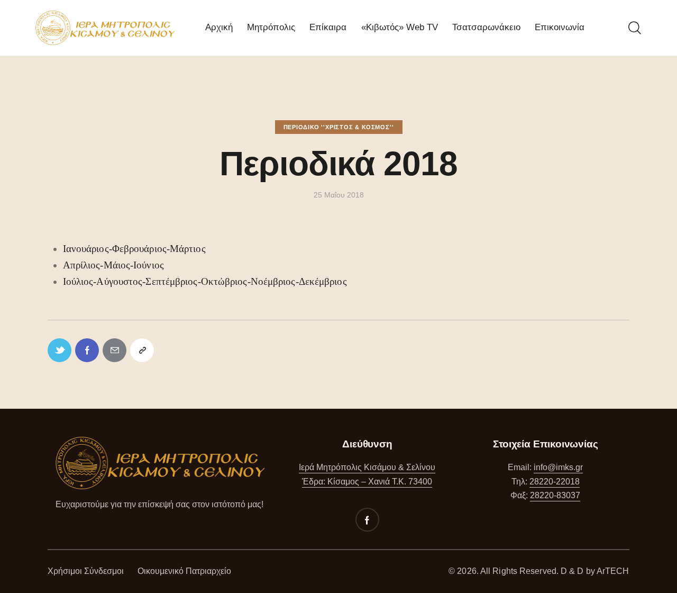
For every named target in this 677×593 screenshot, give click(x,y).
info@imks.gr (558, 467)
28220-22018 (554, 481)
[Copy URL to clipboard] (142, 350)
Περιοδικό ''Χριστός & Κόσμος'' (338, 127)
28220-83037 (555, 495)
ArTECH (613, 571)
